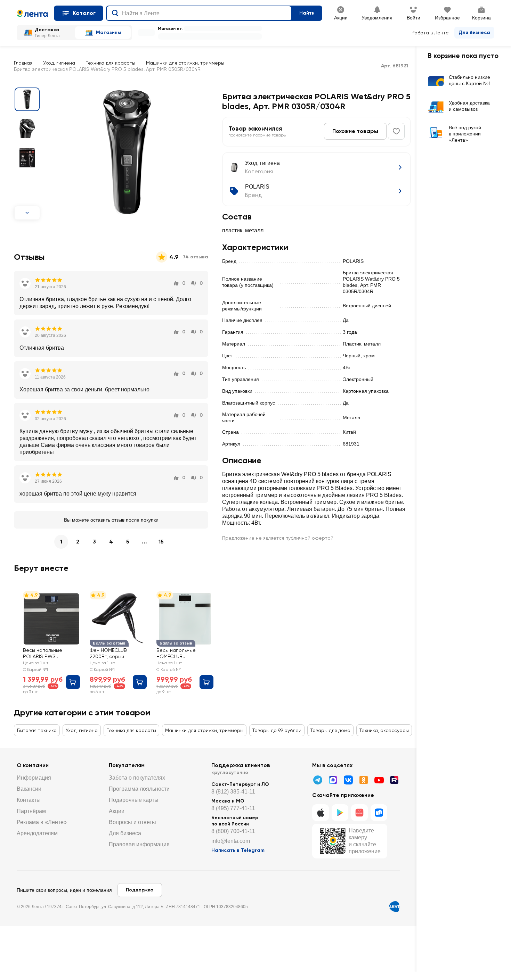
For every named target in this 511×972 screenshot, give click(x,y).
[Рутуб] (394, 780)
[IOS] (320, 812)
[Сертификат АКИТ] (394, 906)
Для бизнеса (474, 32)
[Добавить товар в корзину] (73, 682)
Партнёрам (31, 811)
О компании (33, 765)
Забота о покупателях (137, 778)
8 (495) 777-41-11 (233, 808)
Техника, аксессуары (384, 730)
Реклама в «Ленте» (42, 822)
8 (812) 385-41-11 (233, 792)
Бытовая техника (37, 730)
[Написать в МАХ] (333, 780)
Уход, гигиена (59, 63)
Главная (23, 63)
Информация (34, 778)
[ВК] (348, 780)
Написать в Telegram (238, 850)
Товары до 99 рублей (276, 730)
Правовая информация (139, 844)
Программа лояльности (139, 789)
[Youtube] (378, 780)
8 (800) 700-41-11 (233, 831)
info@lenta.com (230, 841)
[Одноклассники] (363, 780)
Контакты (29, 800)
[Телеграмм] (317, 780)
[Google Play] (340, 812)
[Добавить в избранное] (396, 131)
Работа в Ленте (430, 32)
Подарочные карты (134, 800)
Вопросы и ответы (132, 822)
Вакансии (29, 789)
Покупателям (127, 765)
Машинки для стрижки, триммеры (185, 63)
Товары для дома (330, 730)
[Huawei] (359, 812)
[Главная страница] (32, 13)
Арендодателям (37, 833)
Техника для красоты (110, 63)
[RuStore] (379, 812)
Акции (116, 811)
